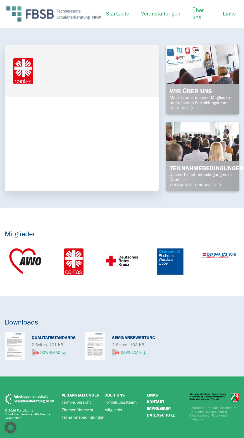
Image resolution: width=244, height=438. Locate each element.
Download (50, 353)
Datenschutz (161, 415)
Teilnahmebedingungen (83, 417)
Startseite (117, 13)
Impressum (159, 408)
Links (229, 13)
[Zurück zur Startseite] (53, 14)
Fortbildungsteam (120, 402)
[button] (10, 427)
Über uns (198, 14)
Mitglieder (113, 409)
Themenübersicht (77, 409)
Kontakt (155, 401)
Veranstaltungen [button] (160, 13)
